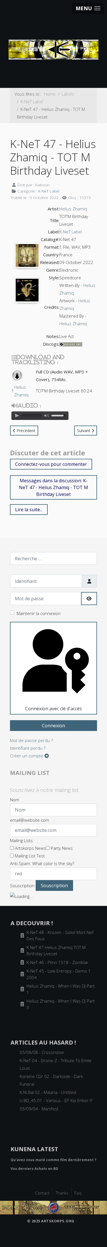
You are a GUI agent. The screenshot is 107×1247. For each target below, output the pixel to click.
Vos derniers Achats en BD (34, 1168)
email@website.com (29, 820)
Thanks (62, 1193)
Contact (42, 1193)
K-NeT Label (48, 191)
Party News (61, 848)
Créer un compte (27, 755)
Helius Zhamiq (73, 209)
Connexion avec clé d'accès (53, 708)
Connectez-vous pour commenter (51, 464)
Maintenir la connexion (38, 613)
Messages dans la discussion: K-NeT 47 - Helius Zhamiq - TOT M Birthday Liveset (53, 487)
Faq (77, 1193)
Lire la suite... (29, 509)
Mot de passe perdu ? (31, 740)
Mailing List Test (29, 856)
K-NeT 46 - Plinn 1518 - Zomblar (57, 962)
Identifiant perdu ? (27, 748)
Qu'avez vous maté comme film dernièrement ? (53, 1159)
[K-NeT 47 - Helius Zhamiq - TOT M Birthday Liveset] (53, 1207)
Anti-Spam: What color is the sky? (42, 863)
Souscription (22, 885)
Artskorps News (30, 848)
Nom (14, 799)
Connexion (53, 725)
